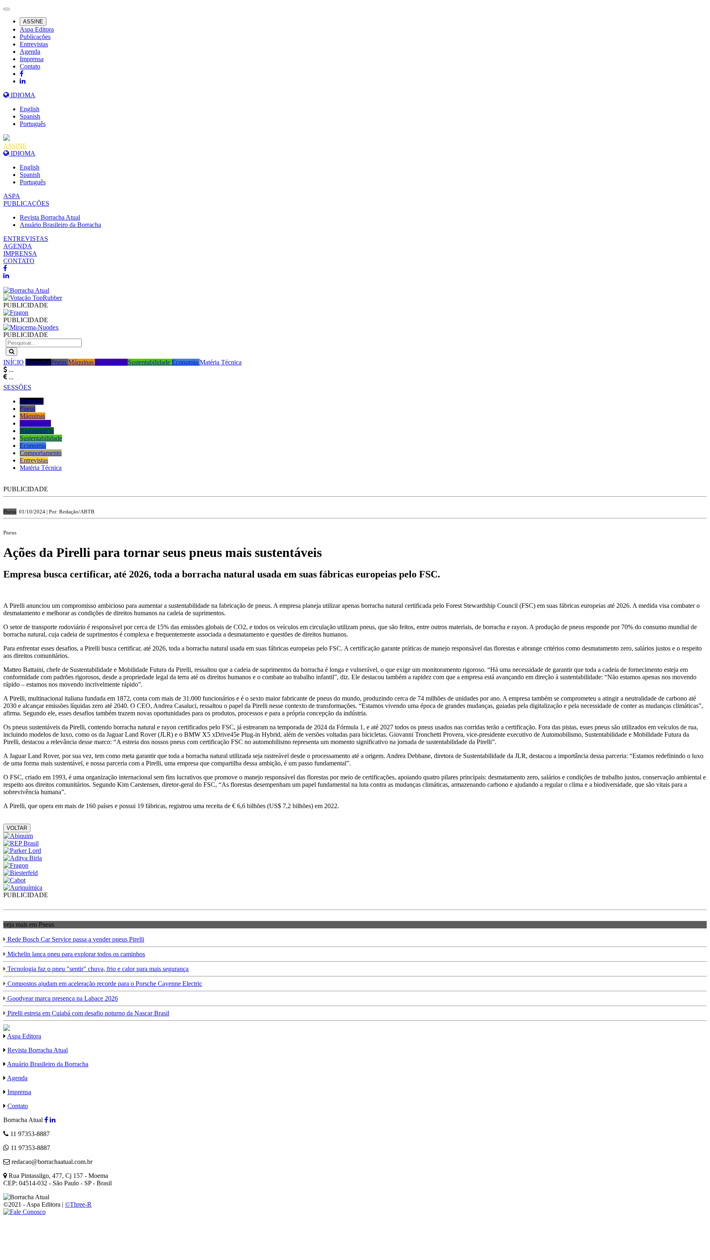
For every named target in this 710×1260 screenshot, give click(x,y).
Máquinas (81, 362)
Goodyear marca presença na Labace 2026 (62, 998)
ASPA (11, 195)
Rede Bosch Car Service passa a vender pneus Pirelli (75, 939)
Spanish (30, 116)
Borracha (38, 362)
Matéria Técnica (221, 362)
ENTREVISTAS (25, 238)
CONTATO (19, 260)
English (29, 108)
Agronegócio (37, 430)
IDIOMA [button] (22, 95)
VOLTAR (17, 828)
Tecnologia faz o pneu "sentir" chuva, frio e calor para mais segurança (97, 968)
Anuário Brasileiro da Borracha (60, 224)
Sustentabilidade (150, 362)
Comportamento (41, 452)
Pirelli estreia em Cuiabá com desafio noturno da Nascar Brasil (87, 1013)
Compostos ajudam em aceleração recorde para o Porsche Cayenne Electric (104, 983)
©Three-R (78, 1204)
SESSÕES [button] (17, 387)
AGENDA (17, 246)
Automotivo (111, 362)
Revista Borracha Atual (50, 217)
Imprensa (32, 58)
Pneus (59, 362)
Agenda (30, 51)
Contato (30, 66)
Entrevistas (34, 44)
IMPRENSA (20, 253)
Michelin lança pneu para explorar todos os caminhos (75, 954)
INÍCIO (13, 362)
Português (33, 123)
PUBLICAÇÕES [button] (26, 203)
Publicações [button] (35, 36)
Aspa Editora (37, 29)
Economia (186, 362)
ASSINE (33, 21)
